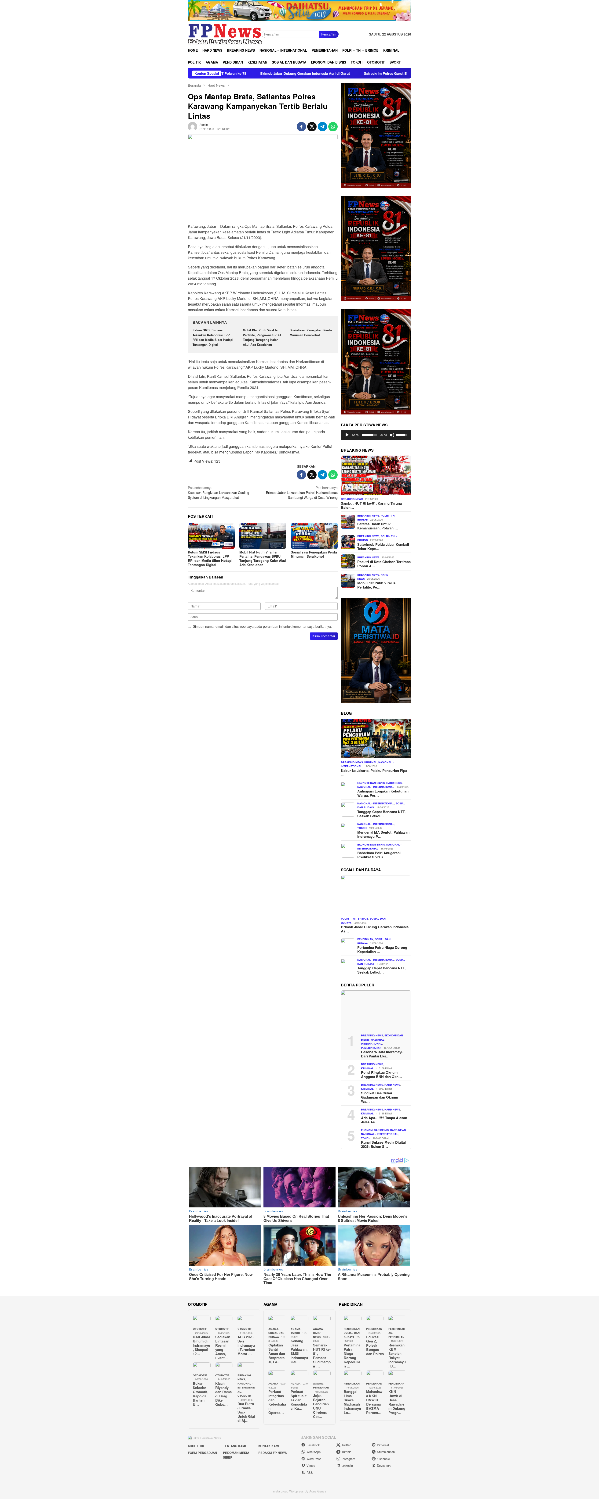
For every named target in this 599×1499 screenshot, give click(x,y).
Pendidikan (365, 939)
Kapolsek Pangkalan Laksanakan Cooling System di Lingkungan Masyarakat (218, 492)
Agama (273, 1329)
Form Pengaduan (202, 1452)
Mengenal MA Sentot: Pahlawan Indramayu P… (383, 834)
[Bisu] (392, 434)
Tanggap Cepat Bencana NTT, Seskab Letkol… (381, 813)
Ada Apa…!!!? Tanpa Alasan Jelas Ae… (384, 1120)
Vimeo (311, 1465)
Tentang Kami (234, 1446)
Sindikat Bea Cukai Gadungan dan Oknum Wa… (379, 1097)
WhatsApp (314, 1451)
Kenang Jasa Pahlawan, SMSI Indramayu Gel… (299, 1351)
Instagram (348, 1458)
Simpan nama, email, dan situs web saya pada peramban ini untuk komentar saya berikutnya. (262, 626)
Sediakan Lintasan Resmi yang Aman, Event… (222, 1347)
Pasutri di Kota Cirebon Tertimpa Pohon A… (384, 563)
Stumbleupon (386, 1451)
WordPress (314, 1458)
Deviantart (384, 1465)
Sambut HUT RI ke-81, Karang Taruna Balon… (371, 505)
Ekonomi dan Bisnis (371, 782)
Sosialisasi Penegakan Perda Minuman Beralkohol (311, 332)
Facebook (313, 1445)
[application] (376, 434)
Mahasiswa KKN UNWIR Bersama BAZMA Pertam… (374, 1402)
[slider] (369, 435)
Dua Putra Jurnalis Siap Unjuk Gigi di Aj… (246, 1412)
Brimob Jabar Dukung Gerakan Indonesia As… (375, 929)
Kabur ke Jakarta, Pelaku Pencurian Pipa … (374, 772)
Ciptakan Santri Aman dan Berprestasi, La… (276, 1353)
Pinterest (383, 1445)
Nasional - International (375, 787)
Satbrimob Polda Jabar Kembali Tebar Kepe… (383, 546)
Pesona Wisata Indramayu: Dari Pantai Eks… (383, 1054)
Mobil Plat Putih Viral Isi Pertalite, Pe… (376, 585)
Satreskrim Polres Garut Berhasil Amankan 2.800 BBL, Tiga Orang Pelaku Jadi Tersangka (349, 73)
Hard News (394, 782)
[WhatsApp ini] (333, 126)
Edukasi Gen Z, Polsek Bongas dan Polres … (375, 1347)
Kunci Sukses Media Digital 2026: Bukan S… (383, 1144)
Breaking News (352, 499)
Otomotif (200, 1329)
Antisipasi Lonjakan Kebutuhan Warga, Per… (383, 793)
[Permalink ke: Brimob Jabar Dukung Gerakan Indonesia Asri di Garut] (376, 895)
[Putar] (347, 434)
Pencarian (328, 34)
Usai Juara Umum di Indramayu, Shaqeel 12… (201, 1345)
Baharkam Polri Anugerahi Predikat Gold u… (379, 854)
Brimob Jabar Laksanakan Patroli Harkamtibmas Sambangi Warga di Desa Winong (302, 492)
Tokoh (362, 828)
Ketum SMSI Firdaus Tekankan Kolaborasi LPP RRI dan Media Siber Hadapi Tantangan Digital (213, 337)
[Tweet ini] (312, 126)
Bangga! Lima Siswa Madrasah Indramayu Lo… (352, 1402)
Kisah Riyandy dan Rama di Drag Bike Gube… (223, 1393)
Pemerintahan (371, 1047)
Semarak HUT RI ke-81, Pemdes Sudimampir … (322, 1355)
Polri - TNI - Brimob (354, 918)
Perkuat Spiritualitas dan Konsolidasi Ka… (299, 1399)
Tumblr (346, 1451)
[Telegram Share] (322, 126)
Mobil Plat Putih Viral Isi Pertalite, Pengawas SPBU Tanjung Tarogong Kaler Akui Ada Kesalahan (262, 337)
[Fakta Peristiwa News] (225, 33)
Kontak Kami (268, 1446)
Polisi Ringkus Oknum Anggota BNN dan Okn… (381, 1074)
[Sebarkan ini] (301, 126)
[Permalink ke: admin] (192, 126)
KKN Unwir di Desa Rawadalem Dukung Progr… (396, 1402)
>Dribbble (383, 1458)
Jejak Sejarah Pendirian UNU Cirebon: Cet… (321, 1406)
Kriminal (370, 762)
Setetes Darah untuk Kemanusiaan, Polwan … (377, 525)
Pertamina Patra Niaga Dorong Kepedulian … (382, 949)
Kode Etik (196, 1446)
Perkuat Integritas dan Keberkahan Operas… (277, 1402)
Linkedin (347, 1465)
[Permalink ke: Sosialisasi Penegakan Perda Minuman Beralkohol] (314, 536)
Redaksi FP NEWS (272, 1452)
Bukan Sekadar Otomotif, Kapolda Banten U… (200, 1393)
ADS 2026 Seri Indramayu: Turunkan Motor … (246, 1345)
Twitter (346, 1445)
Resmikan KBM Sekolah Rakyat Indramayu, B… (397, 1355)
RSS (310, 1472)
